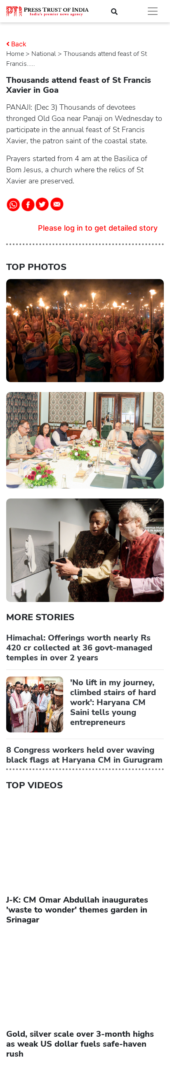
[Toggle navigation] (153, 11)
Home (15, 53)
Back (18, 44)
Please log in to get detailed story (98, 228)
